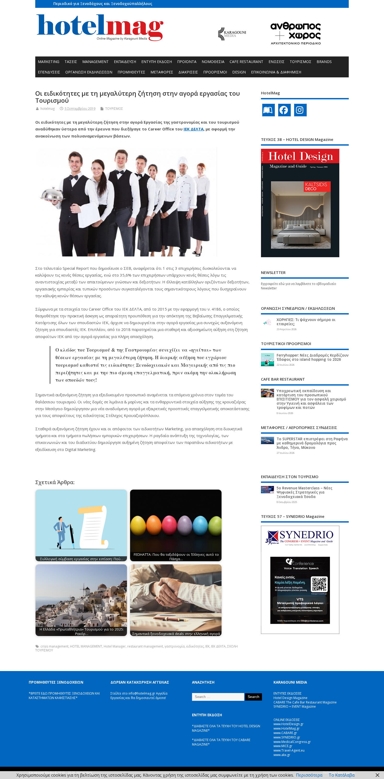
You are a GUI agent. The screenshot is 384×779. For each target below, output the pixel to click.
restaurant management (145, 646)
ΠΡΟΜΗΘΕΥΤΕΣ (131, 72)
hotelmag (47, 108)
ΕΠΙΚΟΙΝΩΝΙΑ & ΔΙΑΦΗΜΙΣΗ (276, 72)
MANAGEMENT (95, 61)
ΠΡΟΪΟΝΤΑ (186, 61)
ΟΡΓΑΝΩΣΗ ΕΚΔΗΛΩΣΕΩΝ (88, 72)
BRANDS (324, 61)
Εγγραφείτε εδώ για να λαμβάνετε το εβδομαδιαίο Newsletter (298, 286)
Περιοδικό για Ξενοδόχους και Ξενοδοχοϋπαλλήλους (102, 3)
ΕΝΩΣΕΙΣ (276, 61)
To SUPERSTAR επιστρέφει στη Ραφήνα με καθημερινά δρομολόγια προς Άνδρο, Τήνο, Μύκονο (312, 443)
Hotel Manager (115, 646)
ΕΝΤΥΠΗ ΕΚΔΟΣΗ (156, 61)
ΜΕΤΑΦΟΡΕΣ (161, 72)
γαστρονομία (175, 646)
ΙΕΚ (207, 646)
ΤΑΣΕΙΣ (71, 61)
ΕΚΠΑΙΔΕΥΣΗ (125, 61)
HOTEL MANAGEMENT (86, 646)
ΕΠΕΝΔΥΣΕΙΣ (49, 72)
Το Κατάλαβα (341, 775)
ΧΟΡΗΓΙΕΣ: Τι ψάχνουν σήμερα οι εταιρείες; (306, 321)
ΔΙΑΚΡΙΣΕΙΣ (188, 72)
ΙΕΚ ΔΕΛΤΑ (193, 128)
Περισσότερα (309, 775)
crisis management (54, 646)
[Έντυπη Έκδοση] (268, 110)
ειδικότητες (195, 646)
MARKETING (48, 61)
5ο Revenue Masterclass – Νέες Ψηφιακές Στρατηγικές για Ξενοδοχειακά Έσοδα (304, 492)
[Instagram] (300, 110)
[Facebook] (284, 110)
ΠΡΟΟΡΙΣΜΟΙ (215, 72)
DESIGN (239, 72)
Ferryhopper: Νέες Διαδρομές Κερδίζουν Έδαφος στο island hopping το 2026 (312, 357)
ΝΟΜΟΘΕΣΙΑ (213, 61)
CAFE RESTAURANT (246, 61)
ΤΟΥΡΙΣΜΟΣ (300, 61)
